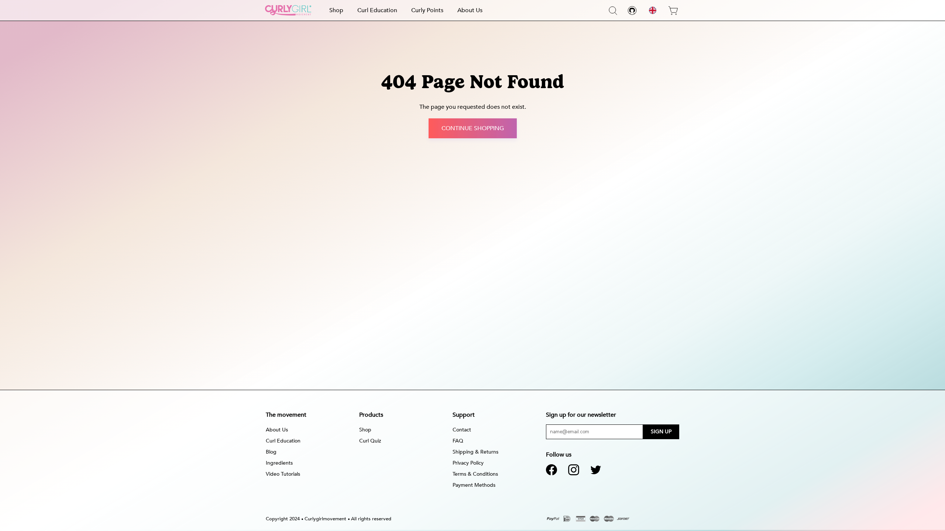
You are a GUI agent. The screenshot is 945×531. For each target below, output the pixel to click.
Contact (462, 429)
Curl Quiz (370, 440)
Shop (336, 10)
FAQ (458, 440)
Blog (271, 451)
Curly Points (427, 10)
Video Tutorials (283, 474)
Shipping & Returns (475, 451)
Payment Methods (474, 485)
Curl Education (377, 10)
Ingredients (279, 462)
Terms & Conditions (475, 474)
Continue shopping (472, 128)
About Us (469, 10)
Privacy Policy (468, 462)
